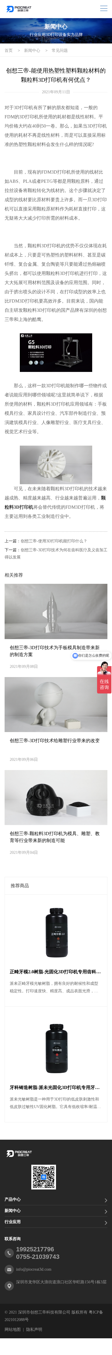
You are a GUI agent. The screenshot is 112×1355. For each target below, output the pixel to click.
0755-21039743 (37, 1256)
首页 (9, 50)
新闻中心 (32, 50)
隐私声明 (34, 1329)
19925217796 (35, 1249)
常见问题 (60, 50)
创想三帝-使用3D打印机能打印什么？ (54, 541)
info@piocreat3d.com (33, 1269)
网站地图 (13, 1329)
